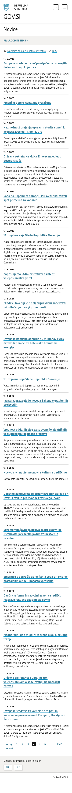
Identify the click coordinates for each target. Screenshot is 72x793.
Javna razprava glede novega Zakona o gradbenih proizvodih (35, 402)
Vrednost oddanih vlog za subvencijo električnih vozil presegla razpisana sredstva (35, 431)
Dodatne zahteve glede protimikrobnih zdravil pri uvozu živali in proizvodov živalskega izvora (36, 496)
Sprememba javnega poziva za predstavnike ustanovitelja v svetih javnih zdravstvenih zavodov (32, 534)
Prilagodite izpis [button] (14, 40)
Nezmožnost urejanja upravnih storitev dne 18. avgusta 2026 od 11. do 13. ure (34, 129)
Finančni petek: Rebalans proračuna (27, 103)
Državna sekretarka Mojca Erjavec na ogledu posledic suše (32, 158)
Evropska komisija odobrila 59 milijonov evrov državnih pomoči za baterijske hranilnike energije (33, 343)
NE (18, 767)
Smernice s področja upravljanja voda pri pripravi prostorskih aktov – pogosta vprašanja (35, 579)
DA (7, 767)
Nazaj (8, 744)
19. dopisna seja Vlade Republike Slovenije (31, 235)
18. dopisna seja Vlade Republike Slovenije (31, 379)
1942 (59, 744)
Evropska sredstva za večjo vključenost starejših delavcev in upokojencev (35, 65)
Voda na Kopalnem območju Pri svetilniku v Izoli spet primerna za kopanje (35, 198)
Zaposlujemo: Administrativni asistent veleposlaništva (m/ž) (29, 276)
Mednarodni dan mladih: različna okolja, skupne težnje (35, 637)
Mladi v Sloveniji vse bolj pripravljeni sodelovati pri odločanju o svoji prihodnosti (34, 305)
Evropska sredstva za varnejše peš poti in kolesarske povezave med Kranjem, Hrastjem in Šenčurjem (34, 715)
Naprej (9, 748)
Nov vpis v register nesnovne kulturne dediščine (35, 472)
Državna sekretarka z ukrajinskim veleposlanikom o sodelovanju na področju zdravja (31, 682)
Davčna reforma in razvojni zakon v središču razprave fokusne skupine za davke (32, 597)
